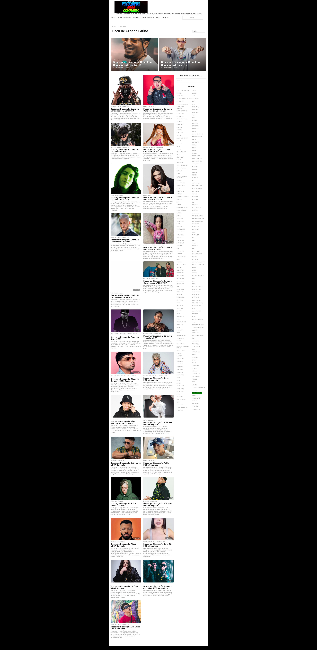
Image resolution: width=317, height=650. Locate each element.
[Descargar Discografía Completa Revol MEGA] (126, 320)
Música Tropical (197, 161)
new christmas (196, 164)
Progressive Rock (197, 215)
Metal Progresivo (197, 134)
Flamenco (180, 300)
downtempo (180, 251)
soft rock (195, 341)
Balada (179, 135)
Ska (193, 338)
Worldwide (195, 403)
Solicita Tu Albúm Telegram (143, 17)
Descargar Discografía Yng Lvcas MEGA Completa (125, 628)
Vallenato (195, 395)
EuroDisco (180, 294)
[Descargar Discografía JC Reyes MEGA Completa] (158, 488)
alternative (180, 101)
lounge (194, 120)
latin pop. (195, 109)
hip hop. (179, 380)
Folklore (179, 311)
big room (179, 149)
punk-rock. (195, 234)
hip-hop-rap (180, 385)
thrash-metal (196, 376)
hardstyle (180, 372)
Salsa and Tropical (198, 324)
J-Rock (194, 93)
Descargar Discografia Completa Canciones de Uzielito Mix (157, 110)
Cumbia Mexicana (182, 210)
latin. (194, 115)
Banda (178, 146)
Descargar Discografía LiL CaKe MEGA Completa (124, 587)
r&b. (193, 240)
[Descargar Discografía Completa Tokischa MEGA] (158, 320)
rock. (194, 308)
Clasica (179, 180)
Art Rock (179, 127)
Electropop (180, 283)
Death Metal (180, 234)
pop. (193, 202)
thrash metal (196, 373)
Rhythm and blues (197, 275)
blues (178, 154)
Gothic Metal (181, 343)
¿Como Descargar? (124, 17)
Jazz (193, 96)
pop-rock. (195, 199)
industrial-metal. (182, 407)
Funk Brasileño (181, 322)
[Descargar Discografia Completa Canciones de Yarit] (126, 134)
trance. (194, 379)
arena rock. (180, 124)
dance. (179, 223)
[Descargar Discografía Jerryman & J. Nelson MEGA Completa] (158, 571)
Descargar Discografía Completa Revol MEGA (125, 338)
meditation (195, 126)
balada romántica (182, 138)
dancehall (180, 226)
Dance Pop (180, 218)
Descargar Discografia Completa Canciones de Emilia (157, 248)
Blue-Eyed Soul (181, 151)
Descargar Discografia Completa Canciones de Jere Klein (125, 296)
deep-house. (180, 243)
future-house (181, 335)
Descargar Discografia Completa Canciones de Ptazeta (157, 198)
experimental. (181, 297)
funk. (178, 327)
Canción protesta (182, 165)
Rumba (194, 316)
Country (179, 199)
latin (112, 333)
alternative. (180, 113)
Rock (193, 283)
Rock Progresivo (197, 300)
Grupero (179, 356)
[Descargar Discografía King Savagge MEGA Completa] (126, 406)
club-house (180, 191)
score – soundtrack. (198, 327)
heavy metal (180, 375)
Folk (178, 302)
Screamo (195, 330)
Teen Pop (195, 371)
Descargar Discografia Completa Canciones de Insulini (125, 199)
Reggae (194, 256)
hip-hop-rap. (180, 388)
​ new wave (195, 406)
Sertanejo (195, 333)
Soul (193, 349)
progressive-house (198, 218)
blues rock (180, 157)
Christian (179, 173)
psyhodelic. (195, 226)
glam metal (180, 338)
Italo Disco (180, 410)
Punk (193, 232)
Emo (178, 286)
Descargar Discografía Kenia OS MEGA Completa (157, 545)
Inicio (113, 17)
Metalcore (195, 142)
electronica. (180, 278)
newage (194, 172)
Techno (194, 368)
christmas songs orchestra (182, 177)
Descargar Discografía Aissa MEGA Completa (123, 545)
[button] (180, 17)
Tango (194, 362)
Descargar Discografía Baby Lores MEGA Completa (126, 464)
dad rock (179, 213)
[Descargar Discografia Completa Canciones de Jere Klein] (126, 276)
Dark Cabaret (181, 229)
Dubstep (179, 253)
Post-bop (195, 210)
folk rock (180, 308)
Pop (149, 147)
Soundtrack (196, 352)
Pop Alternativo (197, 185)
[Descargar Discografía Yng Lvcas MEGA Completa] (126, 611)
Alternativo (180, 116)
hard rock (180, 361)
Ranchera (195, 245)
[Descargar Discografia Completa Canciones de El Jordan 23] (126, 90)
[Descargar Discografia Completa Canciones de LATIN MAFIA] (158, 269)
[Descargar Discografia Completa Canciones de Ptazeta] (158, 179)
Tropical (194, 384)
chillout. (179, 170)
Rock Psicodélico (197, 303)
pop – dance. (196, 183)
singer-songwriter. (198, 335)
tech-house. (196, 365)
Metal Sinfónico (197, 136)
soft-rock (195, 343)
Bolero (179, 160)
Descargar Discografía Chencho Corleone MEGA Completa (125, 380)
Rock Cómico (196, 294)
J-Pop (194, 90)
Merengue (195, 128)
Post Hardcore (196, 207)
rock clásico (196, 292)
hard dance (180, 358)
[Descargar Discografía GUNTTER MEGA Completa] (158, 406)
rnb (193, 278)
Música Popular (197, 158)
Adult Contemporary (183, 90)
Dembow (145, 147)
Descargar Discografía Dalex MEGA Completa (156, 379)
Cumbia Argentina (182, 207)
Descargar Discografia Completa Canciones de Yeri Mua (157, 150)
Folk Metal (180, 305)
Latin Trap (116, 333)
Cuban (179, 202)
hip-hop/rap (180, 391)
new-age (194, 169)
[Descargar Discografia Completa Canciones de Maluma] (126, 224)
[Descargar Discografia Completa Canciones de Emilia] (158, 228)
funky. (179, 332)
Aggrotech (180, 96)
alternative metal (182, 104)
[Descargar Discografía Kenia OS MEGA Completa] (158, 529)
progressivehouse (197, 221)
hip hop (179, 377)
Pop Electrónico (197, 188)
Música (194, 153)
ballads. (179, 143)
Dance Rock (180, 221)
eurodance (180, 292)
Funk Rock (180, 324)
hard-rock (180, 366)
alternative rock (182, 110)
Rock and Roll (196, 289)
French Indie (180, 316)
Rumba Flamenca (197, 319)
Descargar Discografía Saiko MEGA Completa (123, 504)
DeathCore (180, 237)
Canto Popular (181, 168)
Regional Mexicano (198, 264)
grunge (179, 353)
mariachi (195, 123)
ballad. (179, 140)
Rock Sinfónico (196, 305)
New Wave (195, 166)
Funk (178, 319)
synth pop (195, 357)
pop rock (195, 196)
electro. (179, 267)
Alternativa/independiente (185, 98)
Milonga (194, 145)
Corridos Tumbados (183, 196)
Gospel (179, 341)
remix (194, 270)
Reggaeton (113, 106)
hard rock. (180, 364)
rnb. (193, 281)
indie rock (180, 405)
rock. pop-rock (196, 311)
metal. (194, 139)
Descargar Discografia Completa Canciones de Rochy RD (132, 64)
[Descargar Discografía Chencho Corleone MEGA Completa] (126, 363)
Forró (178, 313)
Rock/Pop (195, 313)
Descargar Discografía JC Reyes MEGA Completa (157, 504)
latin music (113, 541)
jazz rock (195, 98)
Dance (145, 375)
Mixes (194, 147)
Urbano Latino (125, 106)
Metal (194, 131)
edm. (178, 259)
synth (194, 354)
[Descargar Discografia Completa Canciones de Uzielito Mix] (158, 90)
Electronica (150, 375)
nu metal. (195, 177)
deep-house (180, 240)
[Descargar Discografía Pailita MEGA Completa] (158, 448)
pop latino (146, 245)
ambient (179, 121)
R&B (193, 237)
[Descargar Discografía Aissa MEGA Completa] (126, 529)
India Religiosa (181, 399)
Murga (194, 150)
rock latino (195, 297)
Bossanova (180, 162)
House (179, 394)
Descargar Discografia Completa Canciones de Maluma (125, 241)
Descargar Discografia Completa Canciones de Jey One (180, 64)
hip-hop (179, 383)
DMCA (158, 17)
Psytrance (195, 229)
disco (178, 248)
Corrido (179, 194)
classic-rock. (181, 185)
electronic (180, 270)
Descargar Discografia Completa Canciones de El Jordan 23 (125, 110)
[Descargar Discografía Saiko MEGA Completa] (126, 488)
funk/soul (180, 330)
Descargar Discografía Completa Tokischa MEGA (157, 337)
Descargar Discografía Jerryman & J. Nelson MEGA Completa (157, 587)
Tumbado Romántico (198, 387)
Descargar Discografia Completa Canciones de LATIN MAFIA (157, 282)
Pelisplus (165, 17)
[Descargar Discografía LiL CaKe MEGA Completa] (126, 571)
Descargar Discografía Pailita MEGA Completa (156, 464)
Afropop (179, 93)
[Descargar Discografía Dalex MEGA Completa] (158, 363)
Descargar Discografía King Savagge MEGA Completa (123, 422)
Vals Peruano (196, 398)
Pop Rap (194, 194)
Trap (112, 334)
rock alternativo (197, 286)
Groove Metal (181, 350)
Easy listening (181, 256)
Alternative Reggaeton (180, 107)
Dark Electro (181, 232)
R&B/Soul (195, 243)
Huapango (180, 396)
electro (179, 262)
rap (193, 248)
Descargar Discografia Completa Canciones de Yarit (125, 150)
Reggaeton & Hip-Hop (132, 333)
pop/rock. (195, 204)
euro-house (180, 289)
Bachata (179, 130)
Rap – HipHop (196, 251)
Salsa (194, 322)
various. (194, 401)
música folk (196, 155)
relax (194, 267)
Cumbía (179, 204)
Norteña (195, 175)
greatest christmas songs (183, 347)
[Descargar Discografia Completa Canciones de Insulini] (126, 179)
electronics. (180, 281)
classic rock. (181, 183)
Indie (178, 402)
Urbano (119, 106)
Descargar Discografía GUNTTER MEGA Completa (157, 423)
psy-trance (195, 224)
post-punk (195, 213)
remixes (194, 273)
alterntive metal (182, 119)
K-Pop (194, 101)
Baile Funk (180, 132)
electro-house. (181, 264)
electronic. (180, 273)
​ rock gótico (196, 409)
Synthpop (195, 360)
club (178, 188)
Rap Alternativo (197, 254)
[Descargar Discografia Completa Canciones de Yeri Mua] (158, 134)
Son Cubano (196, 346)
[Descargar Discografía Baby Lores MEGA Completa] (126, 448)
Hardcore (180, 369)
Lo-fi (193, 117)
